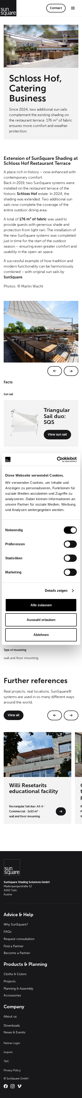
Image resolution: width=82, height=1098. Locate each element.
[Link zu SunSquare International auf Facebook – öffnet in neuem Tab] (6, 1086)
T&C (6, 1061)
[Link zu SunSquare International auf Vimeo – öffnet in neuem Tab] (19, 1086)
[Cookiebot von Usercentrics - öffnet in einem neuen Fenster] (58, 460)
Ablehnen (41, 635)
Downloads (12, 1025)
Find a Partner (13, 946)
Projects (9, 981)
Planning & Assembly (18, 989)
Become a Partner (17, 953)
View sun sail (57, 434)
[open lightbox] (41, 338)
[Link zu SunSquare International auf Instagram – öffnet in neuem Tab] (12, 1086)
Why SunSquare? (16, 924)
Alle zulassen (41, 605)
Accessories (12, 995)
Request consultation (19, 939)
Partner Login (12, 1043)
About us (10, 1016)
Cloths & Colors (15, 974)
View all (13, 715)
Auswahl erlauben (41, 620)
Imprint (8, 1052)
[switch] (70, 544)
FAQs (7, 932)
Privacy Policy (12, 1070)
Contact (56, 8)
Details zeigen (56, 590)
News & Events (14, 1032)
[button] (72, 8)
